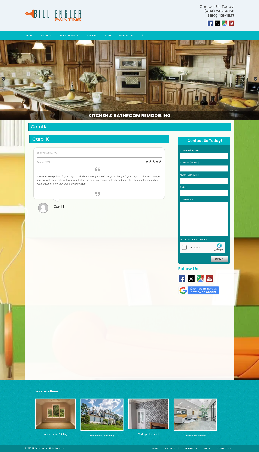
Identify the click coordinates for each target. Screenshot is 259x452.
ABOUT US (170, 448)
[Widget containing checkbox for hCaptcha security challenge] (202, 247)
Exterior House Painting (102, 435)
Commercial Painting (195, 435)
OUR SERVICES (190, 448)
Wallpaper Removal (148, 434)
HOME (155, 448)
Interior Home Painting (55, 434)
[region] (129, 80)
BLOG (207, 448)
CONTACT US (224, 448)
